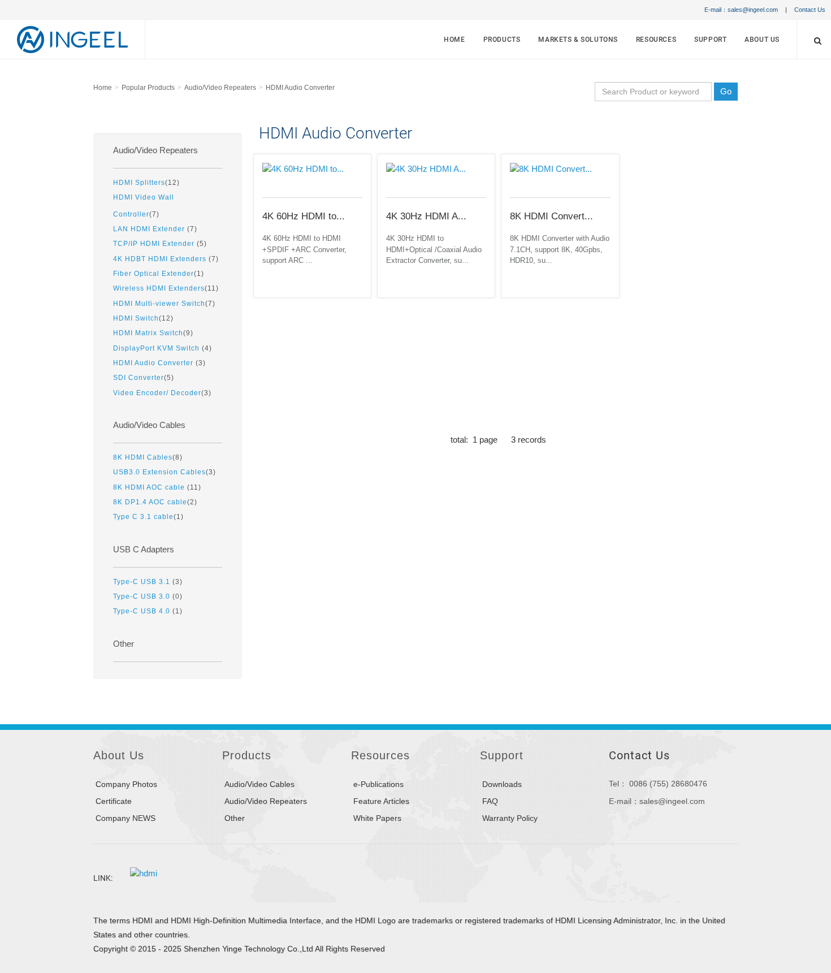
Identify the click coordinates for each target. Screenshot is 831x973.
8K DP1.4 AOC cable (150, 501)
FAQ (490, 801)
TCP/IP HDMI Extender (155, 243)
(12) (146, 182)
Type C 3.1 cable (143, 516)
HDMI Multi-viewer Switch (159, 303)
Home (454, 40)
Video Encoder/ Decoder (157, 392)
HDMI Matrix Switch (148, 332)
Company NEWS (125, 818)
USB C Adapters (143, 549)
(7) (143, 205)
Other (123, 643)
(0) (148, 596)
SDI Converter (138, 377)
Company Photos (126, 784)
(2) (155, 501)
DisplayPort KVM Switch (157, 348)
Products (502, 40)
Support (710, 40)
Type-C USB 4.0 (142, 611)
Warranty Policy (510, 818)
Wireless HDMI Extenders (159, 288)
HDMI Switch (136, 318)
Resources (656, 40)
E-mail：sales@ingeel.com (741, 9)
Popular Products (148, 88)
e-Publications (378, 784)
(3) (159, 362)
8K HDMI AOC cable (150, 487)
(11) (166, 288)
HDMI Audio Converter (300, 88)
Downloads (502, 784)
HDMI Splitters (139, 182)
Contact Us (809, 9)
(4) (162, 348)
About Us (762, 40)
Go (726, 91)
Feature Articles (381, 801)
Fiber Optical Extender (153, 273)
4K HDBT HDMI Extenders (161, 258)
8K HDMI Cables (142, 457)
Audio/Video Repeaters (220, 88)
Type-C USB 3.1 (142, 581)
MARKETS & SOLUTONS (578, 40)
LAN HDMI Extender (150, 228)
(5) (160, 243)
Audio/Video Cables (149, 425)
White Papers (377, 818)
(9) (153, 332)
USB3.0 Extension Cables (159, 471)
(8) (148, 457)
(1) (158, 273)
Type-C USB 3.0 (142, 596)
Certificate (114, 801)
